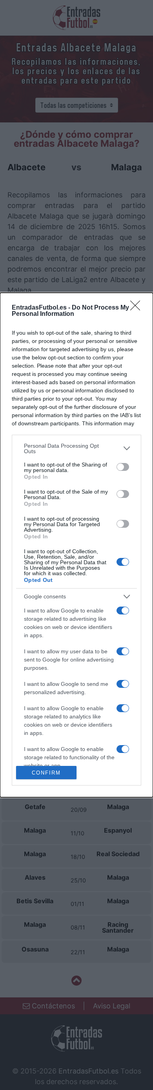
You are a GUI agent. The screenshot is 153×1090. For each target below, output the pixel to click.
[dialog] (76, 545)
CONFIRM (46, 773)
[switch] (123, 467)
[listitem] (76, 448)
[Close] (137, 308)
